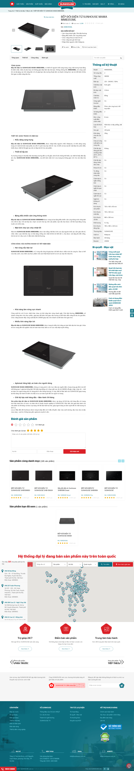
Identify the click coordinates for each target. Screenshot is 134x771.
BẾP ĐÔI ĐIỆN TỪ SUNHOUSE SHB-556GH (43, 489)
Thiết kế (25, 57)
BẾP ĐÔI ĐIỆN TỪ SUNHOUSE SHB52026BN (111, 489)
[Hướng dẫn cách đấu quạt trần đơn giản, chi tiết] (100, 288)
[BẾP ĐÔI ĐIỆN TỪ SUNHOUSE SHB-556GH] (44, 475)
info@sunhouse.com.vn (77, 756)
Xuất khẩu (39, 4)
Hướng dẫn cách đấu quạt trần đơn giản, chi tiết (115, 287)
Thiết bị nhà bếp (20, 11)
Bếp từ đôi (29, 11)
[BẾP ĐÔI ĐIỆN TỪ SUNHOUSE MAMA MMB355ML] (67, 521)
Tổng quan (15, 57)
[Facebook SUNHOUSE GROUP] (132, 312)
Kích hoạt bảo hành (90, 47)
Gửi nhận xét (74, 451)
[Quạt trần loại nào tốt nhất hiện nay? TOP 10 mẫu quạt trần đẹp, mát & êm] (100, 272)
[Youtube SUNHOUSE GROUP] (132, 317)
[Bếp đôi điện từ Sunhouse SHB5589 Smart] (67, 475)
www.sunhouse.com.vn (107, 756)
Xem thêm (24, 649)
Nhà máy (96, 4)
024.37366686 (54, 758)
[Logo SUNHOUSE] (67, 9)
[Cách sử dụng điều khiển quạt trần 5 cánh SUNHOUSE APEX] (100, 302)
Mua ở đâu (76, 47)
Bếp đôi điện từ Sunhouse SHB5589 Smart (67, 489)
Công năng (35, 57)
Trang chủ (12, 3)
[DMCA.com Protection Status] (105, 742)
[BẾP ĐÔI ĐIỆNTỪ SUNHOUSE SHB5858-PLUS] (90, 475)
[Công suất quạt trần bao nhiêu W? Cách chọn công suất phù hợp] (100, 255)
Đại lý (103, 4)
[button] (13, 30)
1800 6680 (54, 761)
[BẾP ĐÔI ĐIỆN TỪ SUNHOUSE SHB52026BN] (114, 475)
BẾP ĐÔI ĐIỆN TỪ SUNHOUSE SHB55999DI (20, 489)
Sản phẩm (29, 4)
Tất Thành (50, 769)
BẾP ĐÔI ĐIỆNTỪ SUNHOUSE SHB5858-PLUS (89, 489)
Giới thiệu (20, 4)
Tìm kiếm (106, 564)
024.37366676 (44, 758)
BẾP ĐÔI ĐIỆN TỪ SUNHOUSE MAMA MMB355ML (49, 11)
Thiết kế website (39, 769)
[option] (33, 30)
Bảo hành (48, 4)
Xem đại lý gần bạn (124, 564)
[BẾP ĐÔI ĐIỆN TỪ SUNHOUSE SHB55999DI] (20, 475)
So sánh (66, 47)
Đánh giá (45, 57)
